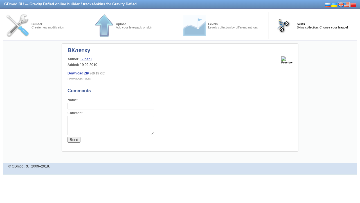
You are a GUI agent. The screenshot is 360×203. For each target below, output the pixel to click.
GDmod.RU (21, 166)
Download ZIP (78, 73)
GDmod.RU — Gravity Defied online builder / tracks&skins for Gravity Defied (70, 4)
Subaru (86, 59)
